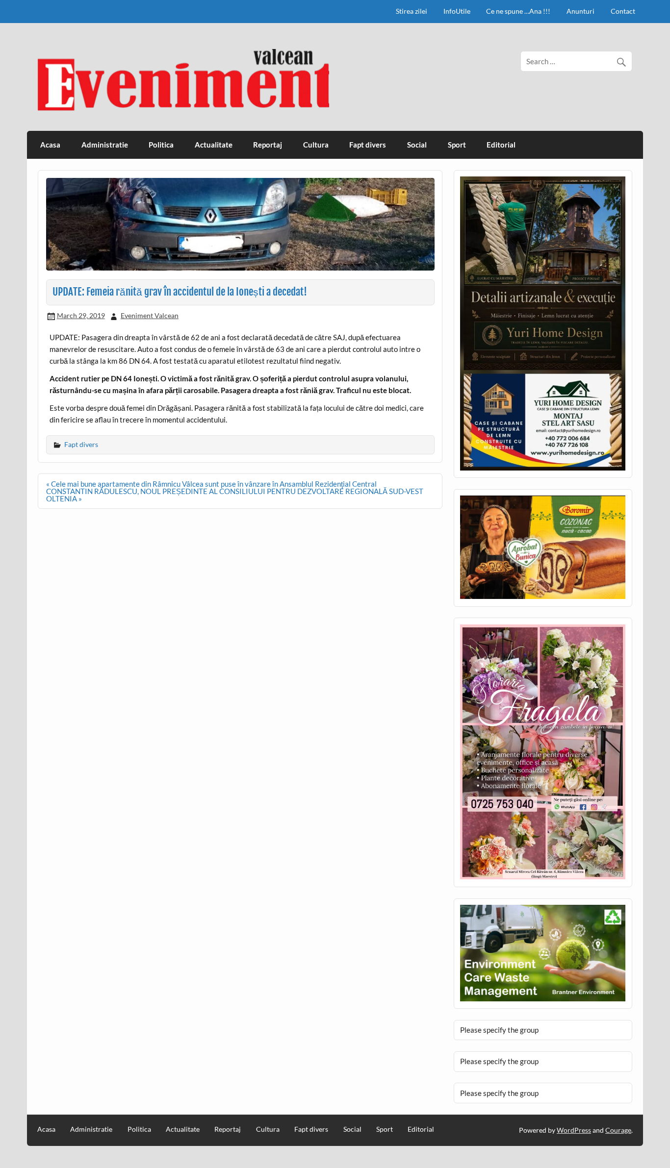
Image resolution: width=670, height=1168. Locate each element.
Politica (161, 144)
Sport (457, 144)
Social (417, 144)
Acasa (50, 144)
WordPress (574, 1130)
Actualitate (213, 144)
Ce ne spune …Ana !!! (518, 11)
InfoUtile (456, 11)
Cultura (316, 144)
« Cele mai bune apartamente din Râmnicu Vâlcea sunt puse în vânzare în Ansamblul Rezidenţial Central (211, 483)
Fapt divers (367, 144)
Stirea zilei (411, 11)
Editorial (501, 144)
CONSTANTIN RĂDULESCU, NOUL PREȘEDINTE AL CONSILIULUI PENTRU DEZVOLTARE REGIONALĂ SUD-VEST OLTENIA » (234, 495)
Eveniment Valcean (150, 315)
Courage (618, 1130)
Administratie (104, 144)
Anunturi (580, 11)
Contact (623, 11)
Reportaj (267, 144)
